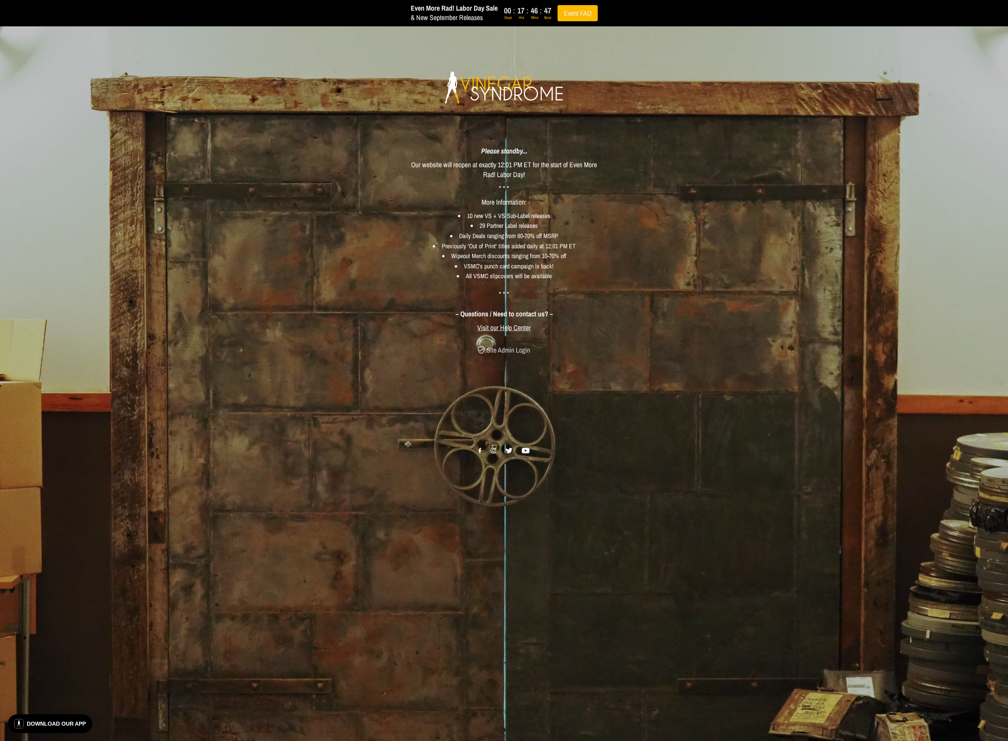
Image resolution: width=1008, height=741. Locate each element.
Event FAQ (577, 13)
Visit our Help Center (504, 328)
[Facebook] (480, 451)
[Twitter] (509, 451)
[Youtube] (526, 451)
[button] (50, 723)
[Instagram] (493, 451)
